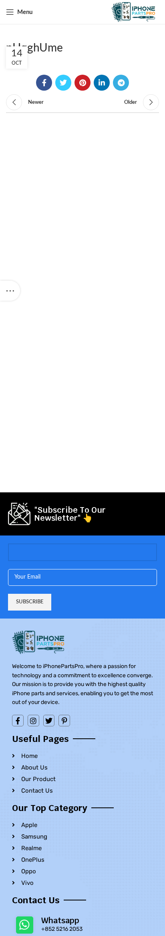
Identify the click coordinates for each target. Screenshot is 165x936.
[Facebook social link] (44, 83)
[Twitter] (49, 720)
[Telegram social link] (121, 83)
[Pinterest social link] (82, 83)
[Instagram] (33, 720)
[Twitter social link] (63, 83)
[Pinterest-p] (64, 720)
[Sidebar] (10, 291)
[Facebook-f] (18, 720)
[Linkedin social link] (102, 83)
